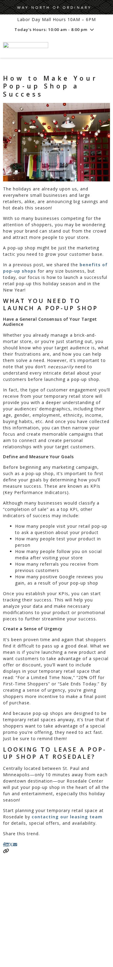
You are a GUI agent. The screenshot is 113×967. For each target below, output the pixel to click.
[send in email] (15, 844)
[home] (41, 46)
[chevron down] (92, 29)
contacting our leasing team (67, 817)
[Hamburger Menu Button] (99, 47)
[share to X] (11, 844)
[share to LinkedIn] (7, 844)
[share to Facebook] (4, 844)
